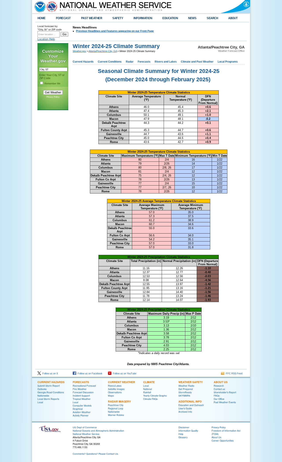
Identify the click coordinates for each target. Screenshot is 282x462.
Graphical (78, 408)
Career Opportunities (223, 440)
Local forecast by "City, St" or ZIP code (49, 27)
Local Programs (228, 61)
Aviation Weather (82, 412)
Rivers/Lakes (114, 385)
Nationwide (43, 395)
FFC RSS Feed (233, 373)
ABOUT (232, 18)
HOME (41, 18)
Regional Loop (115, 408)
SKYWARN (184, 395)
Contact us (219, 389)
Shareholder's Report (225, 392)
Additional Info (190, 401)
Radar (130, 61)
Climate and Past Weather (197, 61)
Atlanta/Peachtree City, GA (103, 51)
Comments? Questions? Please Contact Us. (96, 453)
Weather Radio (186, 385)
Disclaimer (183, 427)
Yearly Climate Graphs (155, 395)
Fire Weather (80, 389)
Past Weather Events (225, 402)
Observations (115, 392)
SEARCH (212, 18)
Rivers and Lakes (166, 61)
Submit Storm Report (48, 385)
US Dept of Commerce (85, 427)
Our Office (219, 399)
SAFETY (117, 18)
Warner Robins (116, 415)
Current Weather (121, 382)
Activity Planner (81, 415)
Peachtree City (115, 405)
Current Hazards (83, 61)
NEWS (192, 18)
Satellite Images (116, 389)
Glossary (182, 437)
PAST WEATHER (91, 18)
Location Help (46, 39)
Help (180, 434)
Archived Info (185, 411)
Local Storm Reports (48, 399)
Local (40, 402)
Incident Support (81, 395)
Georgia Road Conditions (50, 392)
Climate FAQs (150, 399)
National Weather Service (86, 434)
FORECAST (63, 18)
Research (219, 385)
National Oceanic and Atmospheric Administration (98, 430)
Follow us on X (49, 373)
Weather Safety (190, 382)
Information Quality (188, 430)
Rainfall (147, 392)
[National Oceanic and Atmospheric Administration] (39, 6)
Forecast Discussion (83, 392)
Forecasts (144, 61)
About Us (221, 382)
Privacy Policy (52, 97)
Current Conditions (110, 61)
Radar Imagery (119, 401)
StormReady (185, 392)
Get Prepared (185, 389)
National (147, 389)
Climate (149, 382)
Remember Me (52, 83)
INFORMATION (143, 18)
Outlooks (41, 389)
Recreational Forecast (84, 385)
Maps (111, 395)
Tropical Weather (82, 399)
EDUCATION (170, 18)
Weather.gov (79, 51)
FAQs (216, 395)
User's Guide (185, 408)
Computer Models (82, 405)
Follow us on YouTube (123, 373)
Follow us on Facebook (89, 373)
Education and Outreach (191, 405)
